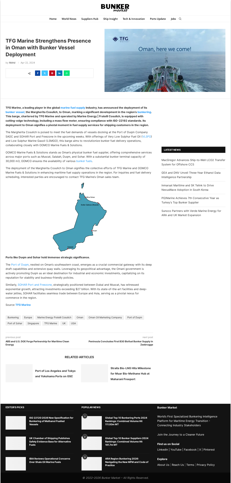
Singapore (33, 323)
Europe (28, 317)
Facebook (190, 449)
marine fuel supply (73, 107)
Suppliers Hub (89, 18)
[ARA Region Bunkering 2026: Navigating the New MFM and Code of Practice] (92, 463)
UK (64, 323)
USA (73, 323)
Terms (190, 464)
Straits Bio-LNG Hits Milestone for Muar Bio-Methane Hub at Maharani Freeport (131, 373)
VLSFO (146, 136)
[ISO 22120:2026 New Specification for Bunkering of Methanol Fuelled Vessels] (16, 423)
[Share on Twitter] (45, 73)
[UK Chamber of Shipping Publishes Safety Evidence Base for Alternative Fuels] (16, 443)
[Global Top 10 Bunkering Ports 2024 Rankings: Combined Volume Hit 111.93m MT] (92, 423)
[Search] (180, 19)
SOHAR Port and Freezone (35, 284)
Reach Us (178, 464)
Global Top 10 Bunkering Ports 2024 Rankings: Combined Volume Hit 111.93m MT (126, 421)
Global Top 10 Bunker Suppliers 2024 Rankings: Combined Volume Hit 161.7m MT (126, 441)
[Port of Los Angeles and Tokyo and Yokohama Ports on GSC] (19, 373)
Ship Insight (110, 18)
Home (53, 18)
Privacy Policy (206, 464)
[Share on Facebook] (37, 73)
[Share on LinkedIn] (59, 73)
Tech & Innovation (134, 18)
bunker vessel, (15, 112)
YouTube (175, 449)
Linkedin (162, 449)
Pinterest (209, 449)
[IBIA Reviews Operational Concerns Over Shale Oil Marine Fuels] (16, 463)
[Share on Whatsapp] (67, 73)
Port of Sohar (15, 323)
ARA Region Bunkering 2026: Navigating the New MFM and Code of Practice (126, 462)
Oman (80, 317)
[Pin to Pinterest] (52, 73)
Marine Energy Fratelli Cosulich (54, 317)
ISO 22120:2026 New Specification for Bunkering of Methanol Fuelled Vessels (51, 421)
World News (69, 18)
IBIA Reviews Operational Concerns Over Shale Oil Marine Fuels (49, 460)
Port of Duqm (20, 264)
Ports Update (158, 18)
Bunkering (13, 317)
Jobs (173, 18)
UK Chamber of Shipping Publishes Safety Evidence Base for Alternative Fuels (50, 441)
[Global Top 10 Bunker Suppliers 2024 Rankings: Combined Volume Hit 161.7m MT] (92, 443)
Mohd (12, 62)
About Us (163, 464)
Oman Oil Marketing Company (105, 317)
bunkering (144, 112)
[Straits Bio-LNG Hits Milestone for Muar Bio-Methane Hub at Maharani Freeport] (94, 373)
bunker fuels (84, 161)
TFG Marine (23, 304)
